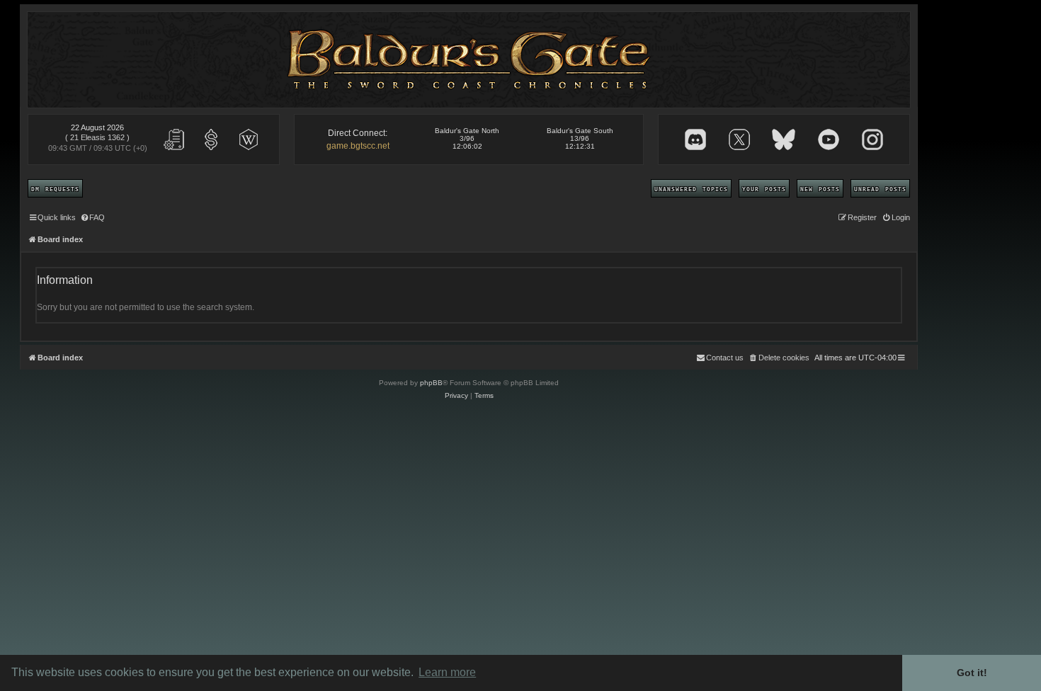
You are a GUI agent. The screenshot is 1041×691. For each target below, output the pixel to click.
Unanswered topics (691, 188)
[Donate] (211, 139)
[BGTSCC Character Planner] (174, 139)
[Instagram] (872, 139)
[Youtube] (828, 139)
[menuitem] (92, 217)
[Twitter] (739, 139)
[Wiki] (248, 139)
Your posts (764, 188)
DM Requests (55, 188)
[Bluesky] (783, 139)
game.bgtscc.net (357, 146)
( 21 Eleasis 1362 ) (97, 137)
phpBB (431, 383)
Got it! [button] (972, 672)
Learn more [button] (447, 672)
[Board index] (469, 59)
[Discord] (695, 139)
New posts (820, 188)
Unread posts (880, 188)
